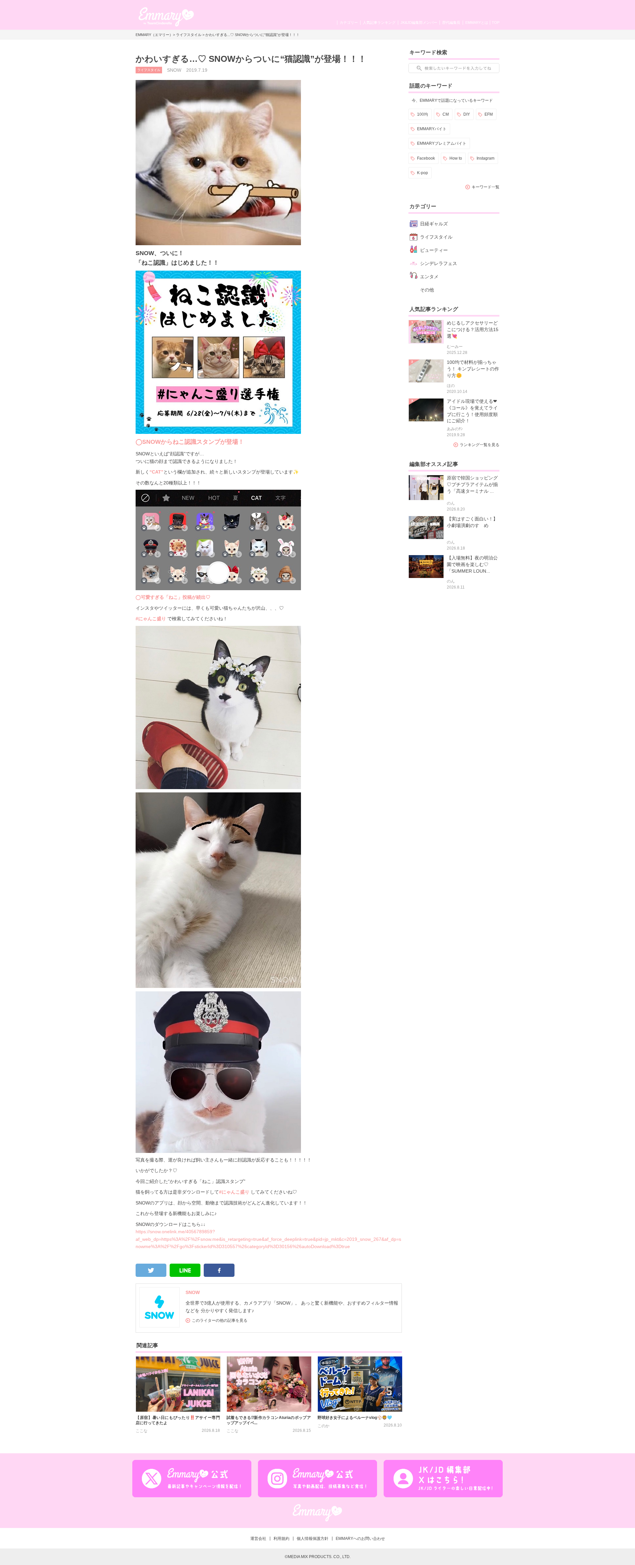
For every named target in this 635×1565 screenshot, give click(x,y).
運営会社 (258, 1538)
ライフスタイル (188, 35)
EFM (489, 114)
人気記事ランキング (379, 22)
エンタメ (429, 276)
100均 (422, 114)
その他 (427, 289)
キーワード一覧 (485, 187)
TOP (495, 22)
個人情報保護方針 (312, 1538)
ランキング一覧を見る (479, 444)
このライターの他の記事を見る (219, 1320)
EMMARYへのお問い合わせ (360, 1538)
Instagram (485, 158)
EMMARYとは (476, 22)
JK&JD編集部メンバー (419, 22)
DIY (466, 114)
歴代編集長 (451, 22)
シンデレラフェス (438, 263)
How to (455, 158)
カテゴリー (349, 22)
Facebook (426, 158)
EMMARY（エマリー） (154, 35)
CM (446, 114)
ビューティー (434, 250)
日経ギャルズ (434, 223)
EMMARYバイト (431, 129)
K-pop (422, 173)
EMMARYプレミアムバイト (441, 143)
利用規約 (281, 1538)
